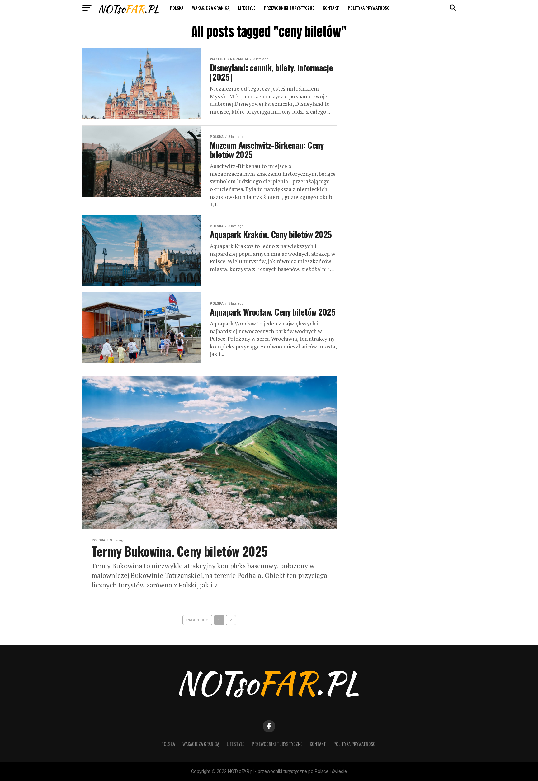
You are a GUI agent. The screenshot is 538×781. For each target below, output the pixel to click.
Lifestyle (246, 7)
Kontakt (331, 7)
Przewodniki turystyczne (289, 7)
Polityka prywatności (369, 7)
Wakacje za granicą (210, 7)
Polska (176, 7)
